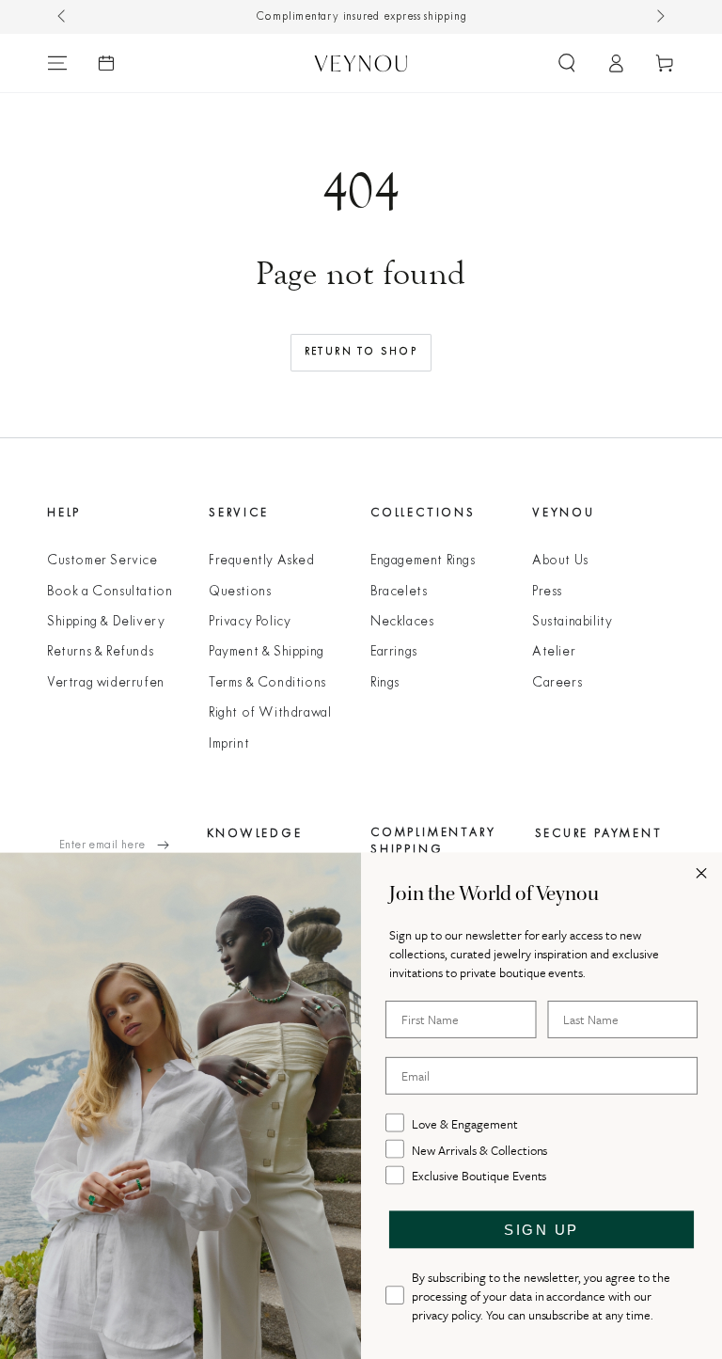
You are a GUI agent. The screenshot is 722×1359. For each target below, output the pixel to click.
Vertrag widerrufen (106, 683)
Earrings (393, 652)
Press (547, 592)
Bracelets (398, 592)
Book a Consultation (109, 592)
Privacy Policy (249, 622)
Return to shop (361, 351)
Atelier (553, 652)
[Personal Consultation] (106, 63)
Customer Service (102, 561)
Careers (557, 683)
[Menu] (57, 63)
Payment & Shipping (266, 652)
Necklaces (401, 622)
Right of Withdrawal (270, 713)
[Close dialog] (701, 872)
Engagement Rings (423, 561)
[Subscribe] (172, 845)
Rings (385, 683)
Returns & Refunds (100, 652)
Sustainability (572, 622)
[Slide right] (659, 17)
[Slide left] (63, 17)
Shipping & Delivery (106, 622)
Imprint (229, 744)
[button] (566, 63)
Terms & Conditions (267, 683)
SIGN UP (541, 1230)
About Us (560, 561)
